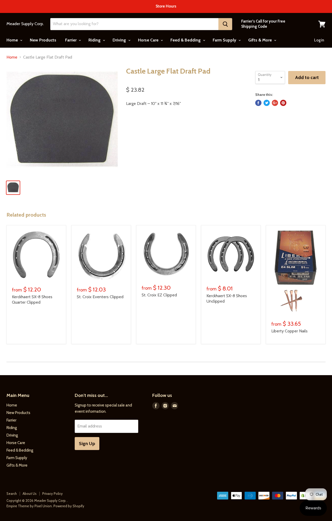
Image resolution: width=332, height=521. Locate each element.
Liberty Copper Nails (289, 331)
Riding (95, 40)
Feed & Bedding (186, 40)
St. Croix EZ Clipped (159, 294)
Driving (120, 40)
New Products (43, 40)
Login (319, 40)
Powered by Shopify (68, 506)
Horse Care (149, 40)
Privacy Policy (52, 493)
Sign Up (87, 443)
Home (12, 40)
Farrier (71, 40)
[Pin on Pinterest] (283, 103)
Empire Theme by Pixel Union (29, 506)
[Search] (225, 24)
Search (11, 493)
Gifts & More (260, 40)
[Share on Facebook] (258, 103)
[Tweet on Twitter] (267, 103)
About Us (30, 493)
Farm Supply (225, 40)
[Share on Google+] (275, 103)
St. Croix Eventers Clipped (100, 296)
